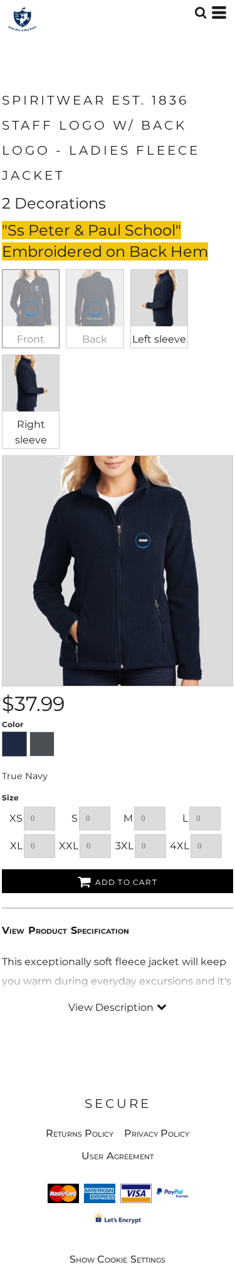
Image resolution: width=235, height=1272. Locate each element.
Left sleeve (159, 339)
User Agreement (117, 1156)
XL (16, 846)
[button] (200, 12)
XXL (68, 846)
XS (16, 818)
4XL (179, 846)
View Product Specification (65, 930)
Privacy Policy (157, 1133)
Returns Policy (80, 1133)
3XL (124, 846)
